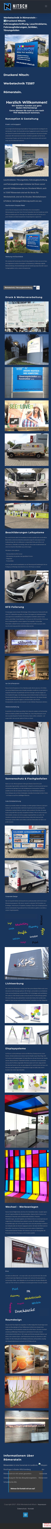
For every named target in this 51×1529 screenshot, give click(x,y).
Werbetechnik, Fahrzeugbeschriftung (18, 287)
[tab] (18, 288)
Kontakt (31, 1509)
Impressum (42, 1504)
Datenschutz (22, 1509)
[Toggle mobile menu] (46, 6)
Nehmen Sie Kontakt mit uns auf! (23, 1488)
